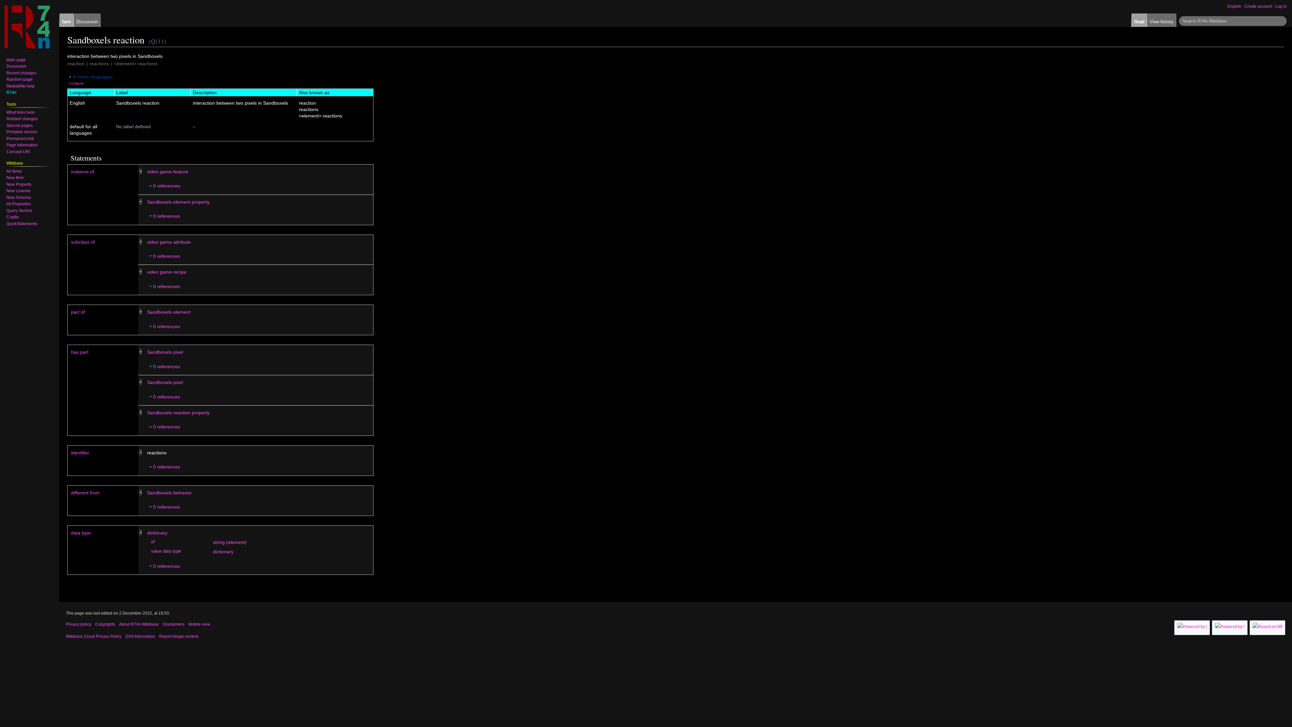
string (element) (230, 542)
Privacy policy (78, 624)
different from (85, 492)
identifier (80, 452)
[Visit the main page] (27, 27)
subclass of (83, 242)
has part (79, 352)
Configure (76, 83)
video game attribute (169, 242)
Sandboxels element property (178, 202)
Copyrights (105, 624)
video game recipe (166, 272)
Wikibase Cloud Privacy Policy (93, 636)
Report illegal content (178, 636)
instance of (82, 171)
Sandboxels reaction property (178, 412)
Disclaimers (173, 624)
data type (81, 532)
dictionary (157, 532)
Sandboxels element (168, 312)
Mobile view (199, 624)
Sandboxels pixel (165, 352)
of (153, 542)
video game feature (167, 171)
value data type (166, 551)
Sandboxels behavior (169, 492)
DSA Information (140, 636)
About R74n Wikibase (139, 624)
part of (78, 312)
